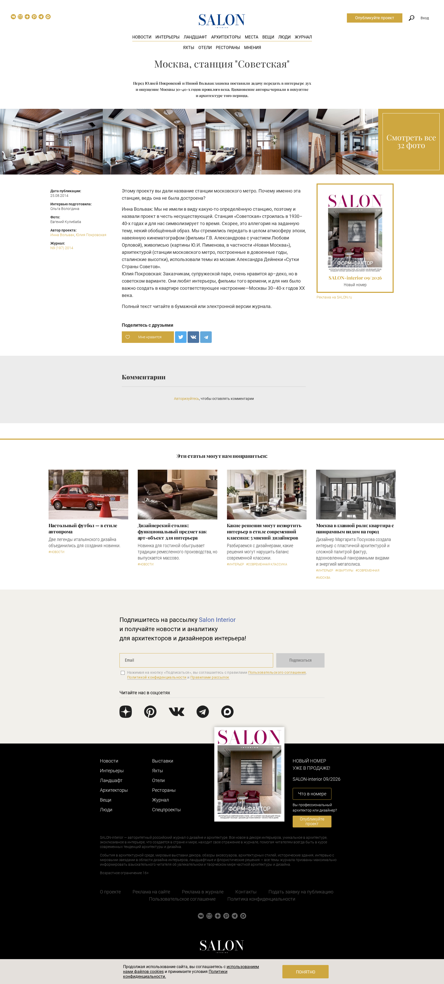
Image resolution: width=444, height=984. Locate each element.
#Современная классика (266, 564)
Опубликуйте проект (374, 17)
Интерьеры (167, 37)
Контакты (246, 891)
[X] (181, 337)
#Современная (367, 570)
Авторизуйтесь (186, 399)
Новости (141, 37)
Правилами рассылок (209, 677)
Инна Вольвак (62, 235)
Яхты (188, 47)
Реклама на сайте (151, 891)
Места (251, 37)
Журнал (303, 37)
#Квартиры (344, 570)
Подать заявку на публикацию (301, 891)
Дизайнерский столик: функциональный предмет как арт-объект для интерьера (172, 531)
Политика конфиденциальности (261, 899)
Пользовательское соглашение (182, 899)
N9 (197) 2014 (61, 248)
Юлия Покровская (91, 235)
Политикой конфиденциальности (157, 677)
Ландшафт (195, 37)
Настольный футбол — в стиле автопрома (83, 528)
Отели (205, 47)
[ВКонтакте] (193, 337)
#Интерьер (235, 564)
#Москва (323, 577)
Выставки (162, 761)
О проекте (110, 891)
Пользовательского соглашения (277, 672)
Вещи (268, 37)
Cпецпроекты (166, 809)
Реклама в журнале (203, 891)
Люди (284, 37)
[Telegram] (206, 337)
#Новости (56, 552)
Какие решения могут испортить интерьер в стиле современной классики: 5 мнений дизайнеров (264, 531)
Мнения (252, 47)
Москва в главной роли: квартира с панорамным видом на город (355, 528)
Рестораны (228, 47)
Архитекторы (226, 37)
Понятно (305, 972)
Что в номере (312, 793)
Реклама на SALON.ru (334, 297)
